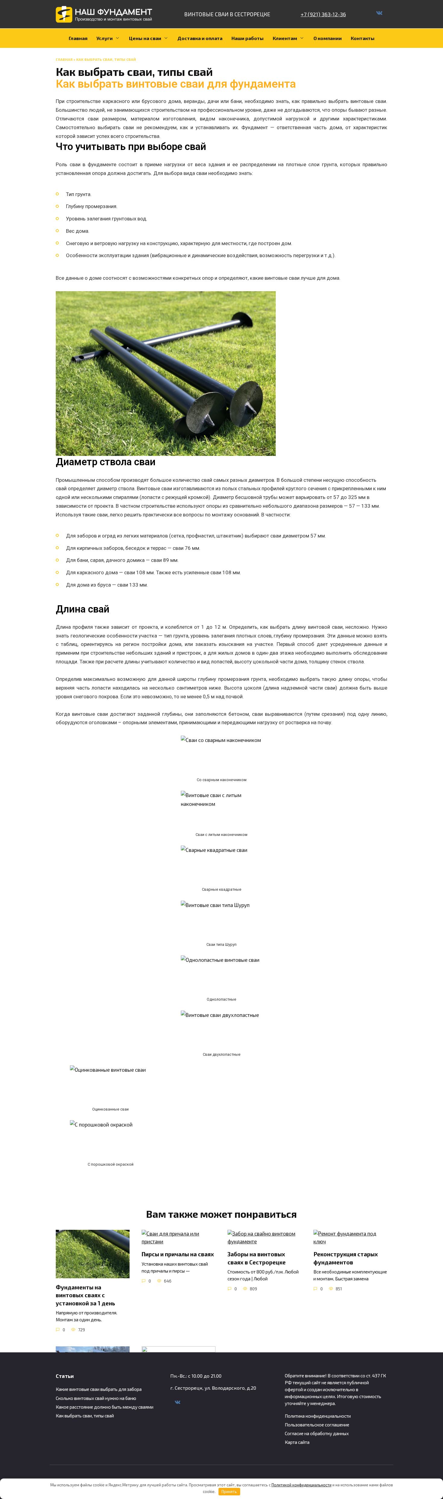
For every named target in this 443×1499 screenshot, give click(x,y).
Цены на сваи (145, 38)
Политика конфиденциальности (318, 1416)
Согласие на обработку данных (317, 1433)
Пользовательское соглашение (317, 1424)
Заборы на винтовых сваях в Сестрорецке (257, 1258)
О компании (327, 38)
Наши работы (247, 38)
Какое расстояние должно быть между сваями (104, 1407)
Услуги (104, 38)
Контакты (363, 38)
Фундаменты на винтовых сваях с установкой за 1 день (85, 1295)
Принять (229, 1491)
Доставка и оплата (200, 38)
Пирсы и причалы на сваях (178, 1254)
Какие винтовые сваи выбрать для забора (99, 1389)
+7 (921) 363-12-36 (323, 14)
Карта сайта (297, 1442)
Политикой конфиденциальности (301, 1484)
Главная (78, 38)
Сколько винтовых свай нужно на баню (96, 1398)
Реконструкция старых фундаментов (345, 1258)
